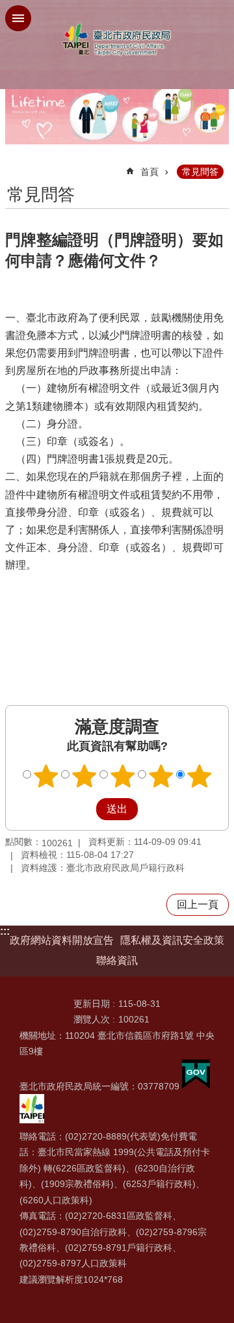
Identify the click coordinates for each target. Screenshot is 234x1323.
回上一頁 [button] (197, 904)
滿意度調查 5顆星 (199, 776)
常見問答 (200, 172)
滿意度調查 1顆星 (46, 776)
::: (5, 931)
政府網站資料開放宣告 (62, 940)
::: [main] (13, 166)
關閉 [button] (18, 18)
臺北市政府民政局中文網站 (117, 39)
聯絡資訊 (117, 960)
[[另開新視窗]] (196, 1086)
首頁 (149, 172)
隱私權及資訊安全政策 (172, 940)
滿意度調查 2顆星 (84, 776)
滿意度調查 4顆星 (161, 776)
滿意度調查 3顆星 (122, 776)
